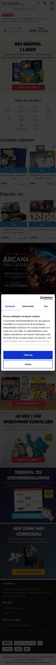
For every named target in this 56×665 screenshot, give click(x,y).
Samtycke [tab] (10, 306)
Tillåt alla (28, 355)
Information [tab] (28, 306)
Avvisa (28, 364)
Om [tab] (46, 306)
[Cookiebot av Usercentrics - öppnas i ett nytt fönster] (40, 298)
